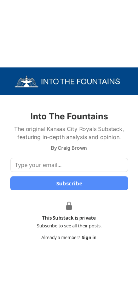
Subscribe (69, 183)
